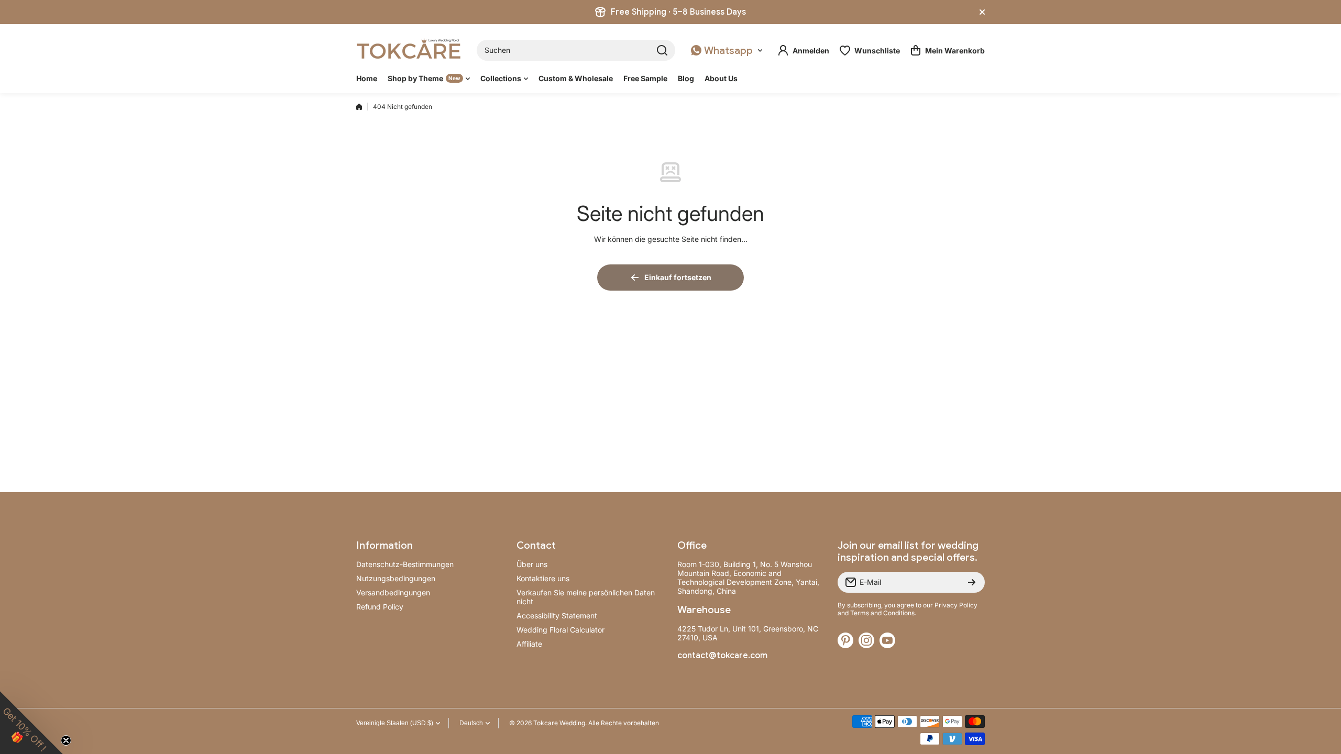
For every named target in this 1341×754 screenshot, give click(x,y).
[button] (947, 50)
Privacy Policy (956, 605)
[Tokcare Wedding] (408, 50)
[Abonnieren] (972, 582)
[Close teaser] (66, 740)
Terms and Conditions (882, 613)
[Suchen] (662, 50)
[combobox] (576, 50)
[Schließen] (982, 12)
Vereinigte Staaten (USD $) (394, 723)
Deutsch (471, 723)
